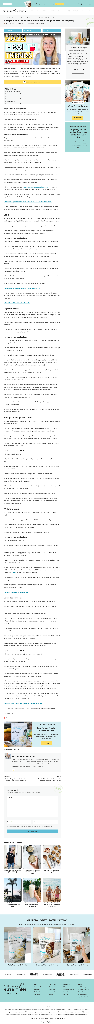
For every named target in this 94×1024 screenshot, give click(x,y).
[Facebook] (78, 4)
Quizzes (51, 994)
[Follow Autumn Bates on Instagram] (13, 770)
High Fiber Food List (83, 997)
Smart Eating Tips (14, 749)
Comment (10, 797)
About (46, 1018)
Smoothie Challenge (83, 989)
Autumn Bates (10, 23)
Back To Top (60, 1018)
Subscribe (7, 4)
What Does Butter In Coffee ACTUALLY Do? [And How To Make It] (32, 871)
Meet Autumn (78, 75)
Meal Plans (37, 989)
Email (36, 822)
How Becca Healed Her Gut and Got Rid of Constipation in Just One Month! (52, 904)
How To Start (52, 987)
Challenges (52, 989)
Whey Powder (38, 987)
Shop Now (46, 743)
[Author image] (4, 23)
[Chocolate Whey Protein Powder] (47, 946)
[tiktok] (87, 4)
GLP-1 (6, 96)
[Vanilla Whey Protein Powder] (17, 946)
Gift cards (37, 994)
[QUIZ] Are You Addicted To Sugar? (51, 871)
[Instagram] (81, 4)
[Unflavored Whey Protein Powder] (76, 946)
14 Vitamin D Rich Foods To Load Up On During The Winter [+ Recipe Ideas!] (48, 778)
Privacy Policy (52, 1018)
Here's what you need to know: (14, 94)
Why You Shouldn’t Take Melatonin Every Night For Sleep (13, 904)
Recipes (65, 994)
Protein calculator (54, 992)
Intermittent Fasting (68, 989)
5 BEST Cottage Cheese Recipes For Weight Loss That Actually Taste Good (15, 778)
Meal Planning (82, 987)
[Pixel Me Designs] (49, 1022)
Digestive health (10, 101)
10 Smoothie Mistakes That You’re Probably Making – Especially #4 (32, 904)
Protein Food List (83, 992)
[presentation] (13, 857)
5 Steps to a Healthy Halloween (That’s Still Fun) (12, 871)
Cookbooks (37, 992)
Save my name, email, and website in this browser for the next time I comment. (30, 826)
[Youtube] (89, 4)
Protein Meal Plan (83, 994)
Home (31, 11)
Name (9, 822)
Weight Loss (66, 987)
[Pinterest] (84, 4)
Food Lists (66, 992)
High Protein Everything (12, 91)
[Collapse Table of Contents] (59, 89)
